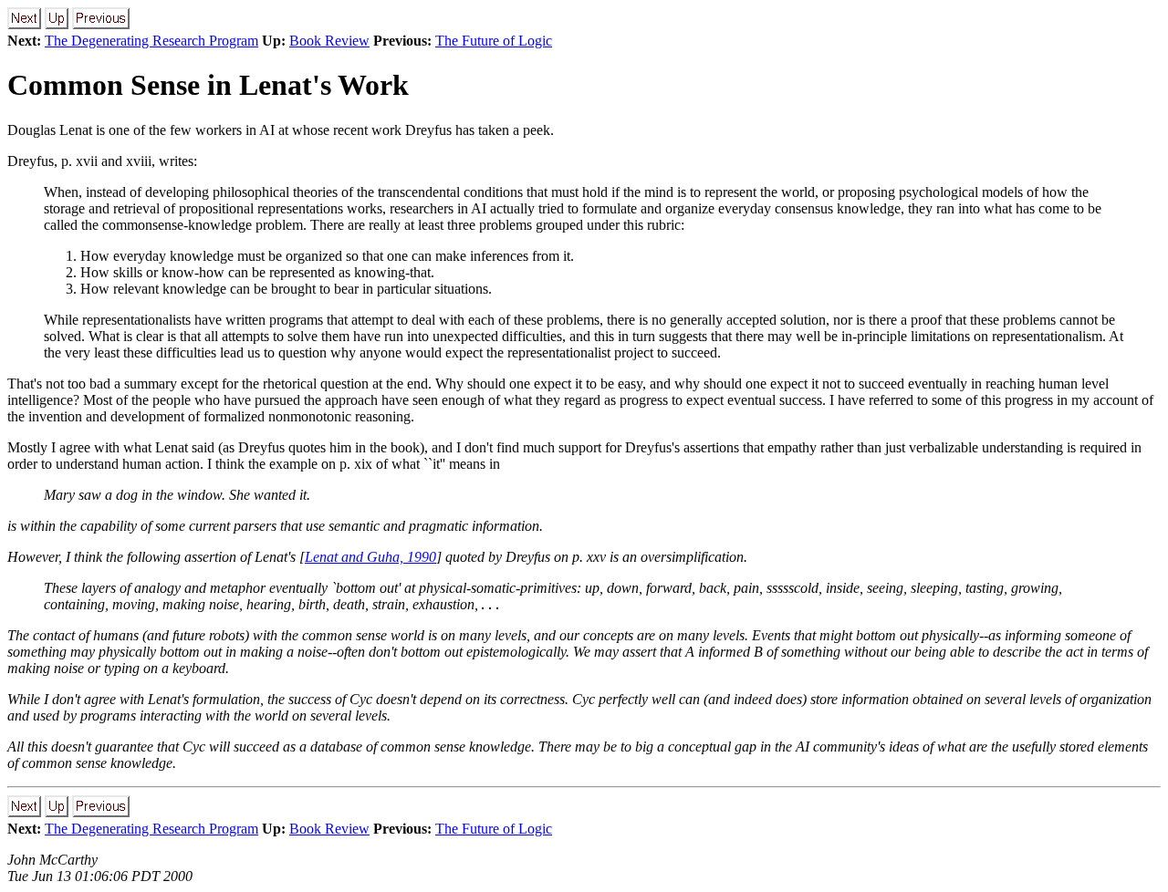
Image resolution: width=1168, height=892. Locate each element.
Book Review (329, 40)
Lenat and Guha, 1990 (370, 557)
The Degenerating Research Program (151, 40)
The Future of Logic (493, 40)
